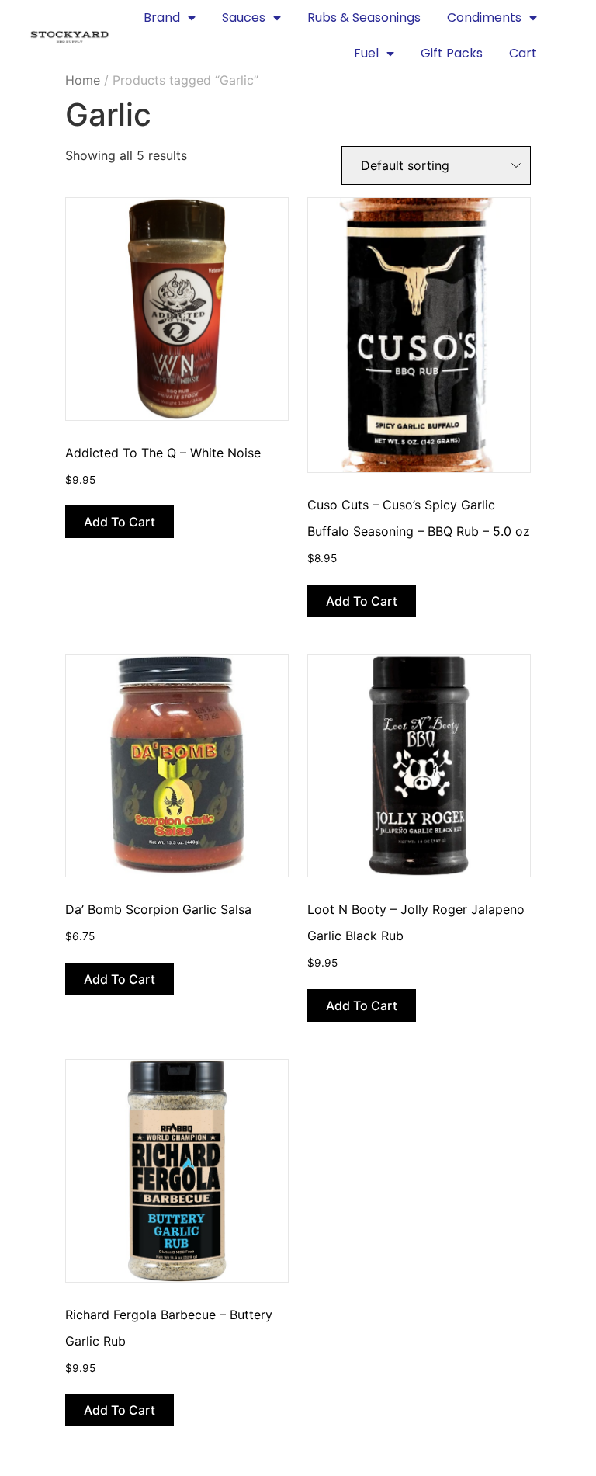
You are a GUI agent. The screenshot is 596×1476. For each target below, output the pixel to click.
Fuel (366, 53)
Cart (523, 53)
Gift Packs (452, 53)
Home (82, 80)
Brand (162, 17)
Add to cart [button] (119, 522)
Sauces (243, 17)
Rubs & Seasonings (364, 17)
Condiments (484, 17)
